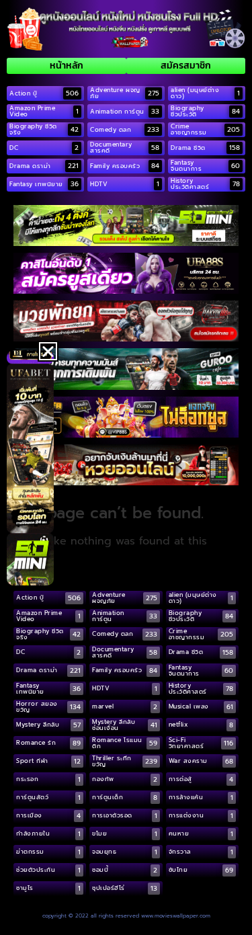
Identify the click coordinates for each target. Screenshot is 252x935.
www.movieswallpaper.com (175, 915)
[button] (48, 351)
